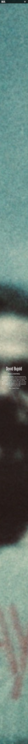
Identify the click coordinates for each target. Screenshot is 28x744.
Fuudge (22, 379)
